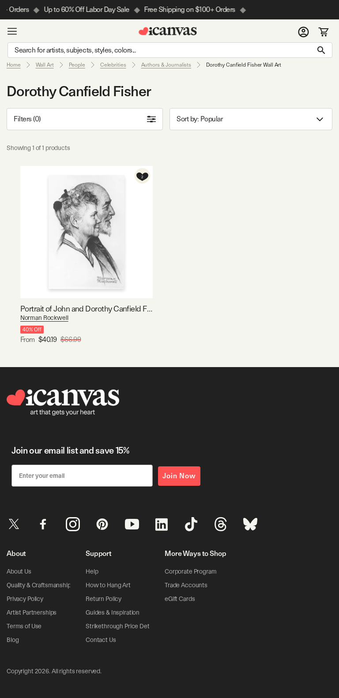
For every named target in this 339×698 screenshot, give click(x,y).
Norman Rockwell (44, 317)
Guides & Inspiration (112, 612)
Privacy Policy (25, 598)
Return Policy (103, 598)
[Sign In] (303, 31)
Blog (13, 639)
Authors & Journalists (166, 65)
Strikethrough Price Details (122, 626)
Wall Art (45, 65)
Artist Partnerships (31, 612)
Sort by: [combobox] (199, 119)
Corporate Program (191, 571)
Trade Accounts (186, 585)
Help (92, 571)
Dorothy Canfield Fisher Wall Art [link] (243, 65)
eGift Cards (180, 598)
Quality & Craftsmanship (39, 585)
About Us (19, 571)
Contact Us (101, 639)
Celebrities (113, 65)
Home (14, 65)
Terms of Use (24, 626)
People (77, 65)
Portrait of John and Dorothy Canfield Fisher (86, 308)
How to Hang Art (108, 585)
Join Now (179, 476)
